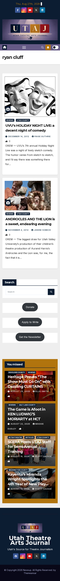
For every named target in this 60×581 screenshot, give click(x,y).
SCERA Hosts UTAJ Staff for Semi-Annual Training (29, 447)
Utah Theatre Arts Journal (30, 540)
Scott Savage (43, 456)
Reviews (9, 120)
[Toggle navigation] (24, 47)
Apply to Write (30, 322)
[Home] (4, 47)
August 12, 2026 (20, 489)
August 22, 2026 (21, 424)
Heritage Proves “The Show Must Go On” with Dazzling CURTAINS (29, 382)
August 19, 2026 (20, 456)
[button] (42, 47)
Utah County (23, 120)
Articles (29, 437)
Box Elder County (17, 372)
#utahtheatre (15, 437)
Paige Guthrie (42, 136)
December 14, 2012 (19, 136)
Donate (30, 307)
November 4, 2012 (18, 230)
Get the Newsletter (30, 337)
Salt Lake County (27, 405)
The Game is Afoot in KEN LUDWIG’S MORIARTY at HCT (26, 414)
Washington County (18, 470)
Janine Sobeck (42, 230)
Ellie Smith (41, 391)
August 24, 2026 (21, 391)
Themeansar (30, 573)
